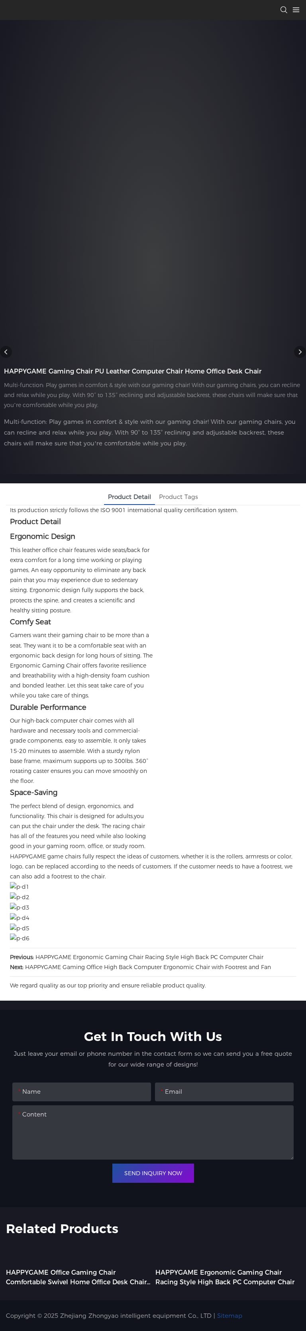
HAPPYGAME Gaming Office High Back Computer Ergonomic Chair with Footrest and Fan (148, 967)
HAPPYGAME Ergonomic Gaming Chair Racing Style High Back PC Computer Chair (149, 957)
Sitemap (229, 1315)
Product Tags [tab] (178, 497)
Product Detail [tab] (129, 497)
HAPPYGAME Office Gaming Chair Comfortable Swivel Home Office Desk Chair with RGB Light (76, 1278)
